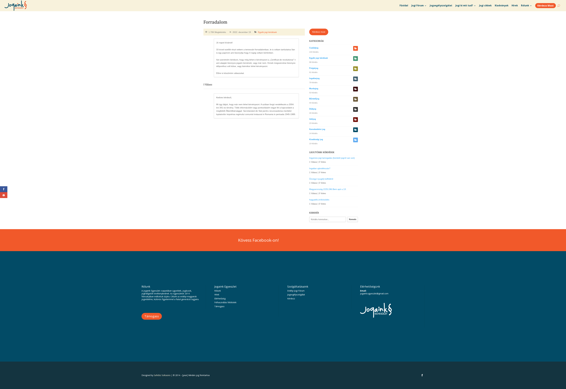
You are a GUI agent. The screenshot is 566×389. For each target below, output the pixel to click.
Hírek (216, 294)
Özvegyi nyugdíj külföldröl (321, 179)
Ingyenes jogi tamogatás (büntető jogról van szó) (332, 158)
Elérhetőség (220, 298)
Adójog (312, 119)
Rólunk (217, 290)
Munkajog (313, 88)
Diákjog (312, 109)
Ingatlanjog (314, 78)
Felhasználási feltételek (225, 302)
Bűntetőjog (314, 99)
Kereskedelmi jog (317, 129)
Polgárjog (313, 68)
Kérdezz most (318, 32)
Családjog (313, 48)
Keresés (352, 219)
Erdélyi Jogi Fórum (296, 290)
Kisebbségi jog (316, 139)
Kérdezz (291, 298)
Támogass (151, 316)
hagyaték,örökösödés (319, 199)
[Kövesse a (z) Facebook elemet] (422, 375)
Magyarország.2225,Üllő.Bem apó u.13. (327, 189)
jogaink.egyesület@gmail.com (374, 293)
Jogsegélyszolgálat (296, 294)
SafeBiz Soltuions (162, 375)
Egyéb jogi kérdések (267, 32)
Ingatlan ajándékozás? (319, 168)
